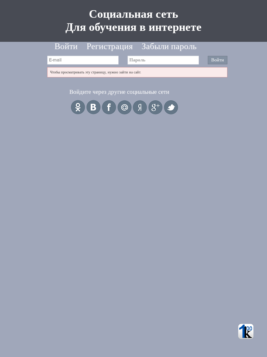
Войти (66, 46)
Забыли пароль (169, 46)
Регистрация (110, 46)
